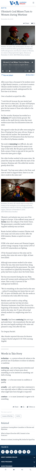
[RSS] (20, 452)
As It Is (3, 8)
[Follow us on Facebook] (3, 452)
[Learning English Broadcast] (22, 469)
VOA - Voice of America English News (16, 65)
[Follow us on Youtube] (11, 452)
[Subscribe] (28, 452)
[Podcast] (24, 452)
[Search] (30, 469)
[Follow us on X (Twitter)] (7, 452)
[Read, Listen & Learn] (5, 469)
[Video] (14, 469)
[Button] (26, 23)
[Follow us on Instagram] (15, 452)
